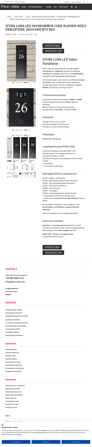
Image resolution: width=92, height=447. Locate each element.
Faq (55, 7)
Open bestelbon (52, 45)
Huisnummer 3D (10, 398)
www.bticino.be (55, 213)
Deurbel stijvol (10, 356)
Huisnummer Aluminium (13, 365)
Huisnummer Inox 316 (12, 362)
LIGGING (48, 7)
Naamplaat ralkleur (12, 332)
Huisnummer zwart (12, 401)
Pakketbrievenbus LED (13, 392)
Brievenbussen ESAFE (12, 389)
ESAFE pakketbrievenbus (14, 395)
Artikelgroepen (35, 7)
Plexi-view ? (63, 7)
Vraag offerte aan (53, 51)
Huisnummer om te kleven (14, 368)
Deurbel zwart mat (12, 404)
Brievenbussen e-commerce (15, 386)
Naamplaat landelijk (12, 320)
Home (24, 7)
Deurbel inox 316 (11, 407)
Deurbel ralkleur (11, 359)
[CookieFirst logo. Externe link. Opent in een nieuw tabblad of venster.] (3, 425)
